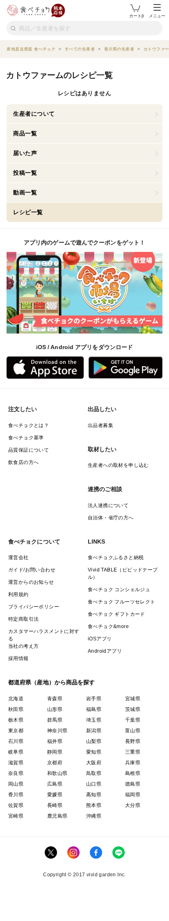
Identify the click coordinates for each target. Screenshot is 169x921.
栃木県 (15, 720)
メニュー (157, 16)
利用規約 (18, 594)
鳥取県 (93, 773)
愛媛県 (54, 795)
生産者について (34, 113)
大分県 (132, 805)
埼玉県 (93, 720)
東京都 (15, 731)
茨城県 (132, 709)
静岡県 (54, 752)
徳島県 (132, 784)
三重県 (132, 752)
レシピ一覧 (28, 212)
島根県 (132, 773)
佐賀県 (15, 805)
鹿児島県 (57, 816)
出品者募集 (100, 425)
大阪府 (93, 763)
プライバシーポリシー (33, 607)
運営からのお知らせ (31, 582)
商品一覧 (25, 133)
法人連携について (108, 505)
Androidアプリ (105, 651)
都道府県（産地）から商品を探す (51, 682)
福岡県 (132, 795)
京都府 (54, 763)
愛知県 (93, 752)
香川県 (15, 795)
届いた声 (25, 153)
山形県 (54, 709)
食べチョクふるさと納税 (116, 557)
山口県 (93, 784)
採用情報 (18, 658)
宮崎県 (15, 816)
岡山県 (15, 784)
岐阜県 (15, 752)
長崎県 (54, 805)
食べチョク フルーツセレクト (121, 602)
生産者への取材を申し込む (118, 465)
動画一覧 (25, 192)
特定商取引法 (23, 619)
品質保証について (28, 450)
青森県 (54, 699)
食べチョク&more (108, 626)
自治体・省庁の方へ (111, 518)
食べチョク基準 (26, 438)
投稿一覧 (25, 172)
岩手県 (93, 699)
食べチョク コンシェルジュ (119, 589)
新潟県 (93, 731)
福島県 (93, 709)
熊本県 (93, 805)
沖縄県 (93, 816)
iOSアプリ (100, 639)
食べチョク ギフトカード (116, 614)
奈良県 (15, 773)
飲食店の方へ (23, 462)
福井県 (54, 741)
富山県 (132, 731)
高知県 (93, 795)
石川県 (15, 741)
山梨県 (93, 741)
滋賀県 (15, 763)
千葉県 (132, 720)
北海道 (15, 699)
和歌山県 (57, 773)
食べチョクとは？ (28, 425)
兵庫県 (132, 763)
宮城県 (132, 699)
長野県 (132, 741)
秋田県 (15, 709)
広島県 (54, 784)
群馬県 (54, 720)
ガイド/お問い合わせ (31, 570)
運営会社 (18, 557)
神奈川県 (57, 731)
